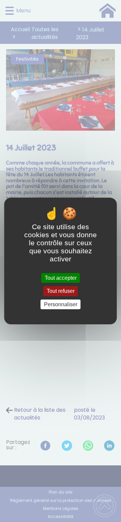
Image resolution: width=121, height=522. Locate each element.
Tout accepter (61, 278)
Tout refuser (61, 291)
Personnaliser (60, 304)
